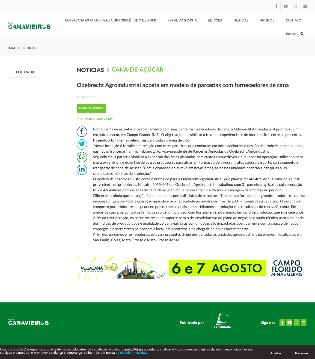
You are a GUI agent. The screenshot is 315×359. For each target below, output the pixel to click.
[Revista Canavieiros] (29, 25)
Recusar (301, 353)
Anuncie (267, 20)
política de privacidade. (132, 352)
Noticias (241, 20)
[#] (222, 321)
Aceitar (275, 353)
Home (12, 48)
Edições (215, 20)
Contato (293, 20)
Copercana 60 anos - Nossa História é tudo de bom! (110, 20)
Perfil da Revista (182, 20)
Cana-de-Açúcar (137, 70)
